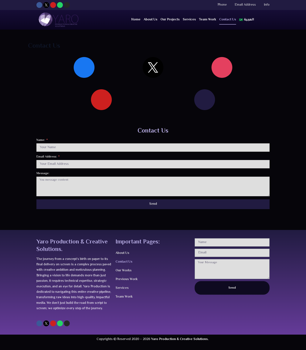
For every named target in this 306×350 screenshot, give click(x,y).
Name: (41, 140)
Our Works (124, 270)
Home (136, 19)
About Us (150, 19)
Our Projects (170, 19)
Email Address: (47, 157)
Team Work (207, 19)
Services (189, 19)
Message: (42, 173)
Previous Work (127, 279)
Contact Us (227, 19)
